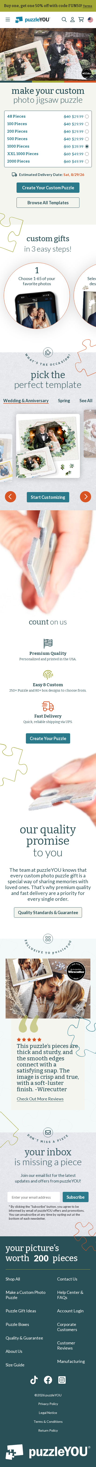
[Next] (85, 496)
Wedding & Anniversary (26, 400)
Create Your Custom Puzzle (48, 187)
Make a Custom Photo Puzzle (25, 1295)
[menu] (8, 20)
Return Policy (48, 1430)
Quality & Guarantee (24, 1337)
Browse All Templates (48, 202)
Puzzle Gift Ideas (21, 1310)
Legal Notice (48, 1413)
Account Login (70, 1310)
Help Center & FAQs (70, 1295)
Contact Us (67, 1278)
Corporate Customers (67, 1327)
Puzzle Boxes (17, 1324)
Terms (87, 6)
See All (86, 400)
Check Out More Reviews (40, 1098)
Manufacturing (71, 1361)
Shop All (13, 1278)
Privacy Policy (48, 1404)
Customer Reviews (66, 1345)
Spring (64, 400)
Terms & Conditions (48, 1421)
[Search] (64, 20)
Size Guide (15, 1364)
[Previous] (10, 496)
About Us (14, 1351)
